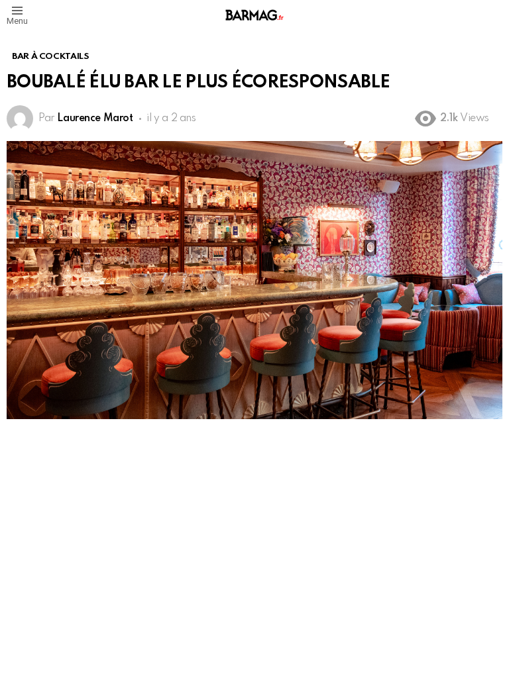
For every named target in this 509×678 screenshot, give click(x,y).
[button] (17, 15)
